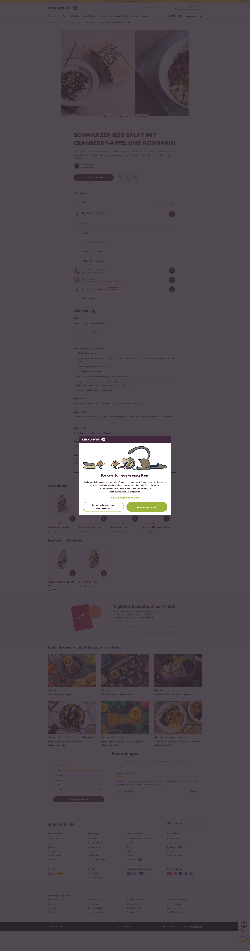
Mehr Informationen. (118, 492)
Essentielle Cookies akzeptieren (103, 507)
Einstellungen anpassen (125, 497)
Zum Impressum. (134, 492)
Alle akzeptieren (147, 507)
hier (142, 489)
